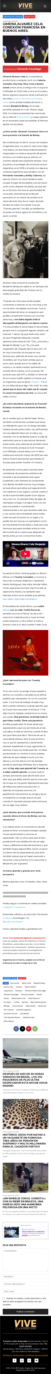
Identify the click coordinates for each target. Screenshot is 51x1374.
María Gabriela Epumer (38, 1002)
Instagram (8, 907)
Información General (12, 16)
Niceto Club (42, 1006)
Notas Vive (29, 16)
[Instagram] (22, 1360)
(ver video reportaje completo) (20, 599)
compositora (8, 991)
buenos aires (8, 987)
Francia (6, 998)
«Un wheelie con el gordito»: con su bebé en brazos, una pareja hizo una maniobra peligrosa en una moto (24, 1203)
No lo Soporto (9, 1010)
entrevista (18, 991)
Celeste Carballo (30, 987)
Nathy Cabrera (30, 1006)
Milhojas (7, 1006)
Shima (6, 610)
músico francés (18, 1006)
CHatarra (8, 918)
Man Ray (25, 1002)
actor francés (14, 983)
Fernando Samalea (27, 994)
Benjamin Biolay (39, 983)
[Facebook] (16, 1029)
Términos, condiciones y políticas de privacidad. (25, 1355)
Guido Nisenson (34, 998)
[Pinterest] (28, 1029)
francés (39, 994)
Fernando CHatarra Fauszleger (35, 991)
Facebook (20, 907)
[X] (22, 1029)
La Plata (16, 1002)
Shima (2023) (24, 117)
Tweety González (29, 1017)
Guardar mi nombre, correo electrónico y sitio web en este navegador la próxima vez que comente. (24, 1301)
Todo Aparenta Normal (12, 1017)
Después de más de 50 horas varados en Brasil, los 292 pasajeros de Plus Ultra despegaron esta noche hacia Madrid (25, 1079)
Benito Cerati (26, 983)
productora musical (10, 1014)
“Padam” (35, 382)
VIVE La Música (9, 1021)
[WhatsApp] (35, 1029)
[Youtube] (36, 1360)
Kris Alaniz (7, 1002)
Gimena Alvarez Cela (18, 998)
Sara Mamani (24, 1014)
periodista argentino (23, 1010)
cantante (19, 987)
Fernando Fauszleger (29, 68)
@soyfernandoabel (13, 921)
